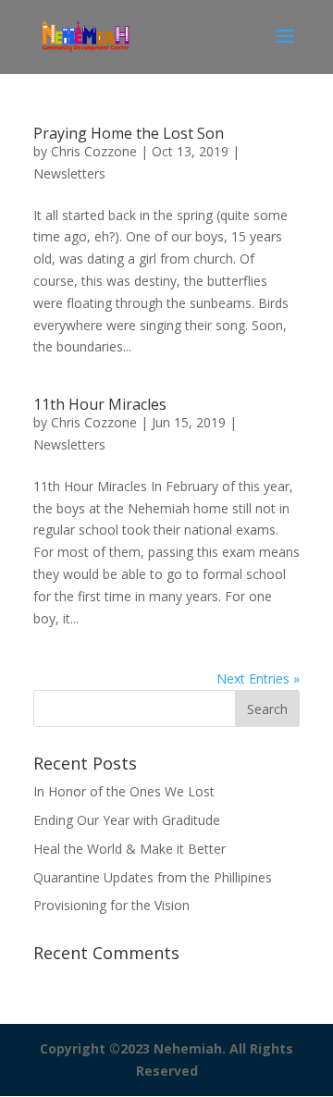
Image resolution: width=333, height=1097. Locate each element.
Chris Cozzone (94, 151)
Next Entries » (258, 678)
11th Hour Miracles (99, 404)
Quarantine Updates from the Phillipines (152, 877)
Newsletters (69, 173)
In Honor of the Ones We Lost (124, 791)
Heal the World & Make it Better (129, 848)
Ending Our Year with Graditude (126, 820)
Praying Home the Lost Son (128, 133)
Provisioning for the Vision (111, 905)
